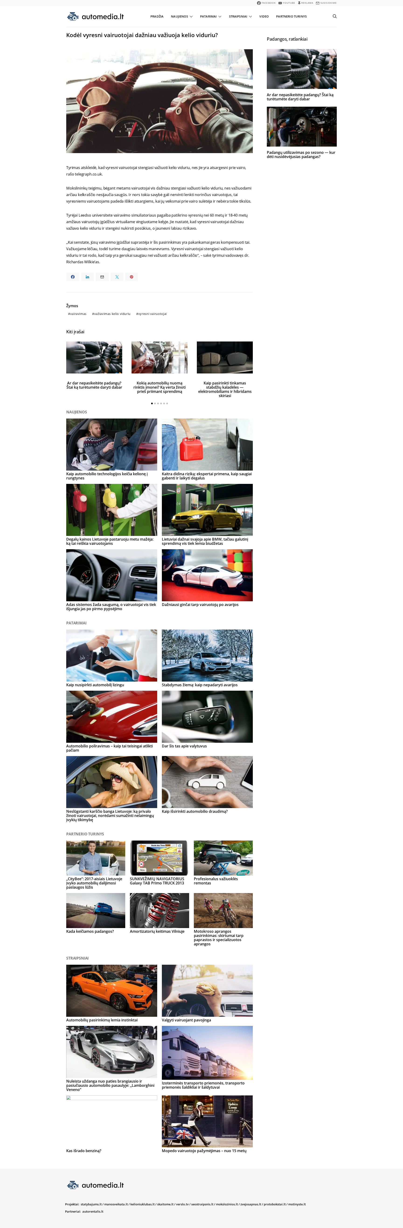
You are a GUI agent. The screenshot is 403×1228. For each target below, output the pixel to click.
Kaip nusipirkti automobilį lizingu (95, 684)
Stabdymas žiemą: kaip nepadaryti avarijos (200, 684)
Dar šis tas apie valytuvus (184, 746)
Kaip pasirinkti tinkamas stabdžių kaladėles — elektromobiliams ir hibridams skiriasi (225, 389)
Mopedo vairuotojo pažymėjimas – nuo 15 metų (204, 1150)
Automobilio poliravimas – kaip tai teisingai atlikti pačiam (109, 748)
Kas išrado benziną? (83, 1150)
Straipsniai (238, 16)
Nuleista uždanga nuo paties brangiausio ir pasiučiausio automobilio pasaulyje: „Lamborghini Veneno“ (110, 1085)
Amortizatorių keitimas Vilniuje (157, 931)
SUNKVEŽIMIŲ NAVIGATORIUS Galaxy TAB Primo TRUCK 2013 (157, 881)
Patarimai (208, 16)
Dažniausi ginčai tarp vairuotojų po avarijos (200, 604)
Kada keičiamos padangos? (90, 931)
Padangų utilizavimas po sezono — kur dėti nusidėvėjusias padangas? (301, 154)
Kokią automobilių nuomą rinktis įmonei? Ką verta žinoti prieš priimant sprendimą (159, 387)
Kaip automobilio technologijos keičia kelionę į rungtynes (107, 476)
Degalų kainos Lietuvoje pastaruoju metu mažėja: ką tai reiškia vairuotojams (109, 541)
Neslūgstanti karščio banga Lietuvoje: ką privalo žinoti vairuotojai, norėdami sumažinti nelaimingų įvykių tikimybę (110, 815)
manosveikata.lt (116, 1204)
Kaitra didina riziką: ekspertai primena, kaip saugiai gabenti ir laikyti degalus (207, 476)
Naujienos (179, 16)
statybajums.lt (91, 1204)
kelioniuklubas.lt (142, 1204)
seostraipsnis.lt (202, 1204)
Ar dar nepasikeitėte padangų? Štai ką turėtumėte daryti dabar (94, 385)
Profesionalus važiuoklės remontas (216, 881)
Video (264, 16)
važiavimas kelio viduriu (112, 314)
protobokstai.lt (275, 1204)
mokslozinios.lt (227, 1204)
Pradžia (156, 16)
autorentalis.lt (92, 1211)
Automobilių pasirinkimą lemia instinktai (102, 1020)
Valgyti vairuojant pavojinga (186, 1020)
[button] (151, 403)
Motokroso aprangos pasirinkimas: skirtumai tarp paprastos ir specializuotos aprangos (218, 938)
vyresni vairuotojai (152, 314)
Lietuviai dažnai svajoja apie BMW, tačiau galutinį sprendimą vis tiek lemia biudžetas (205, 541)
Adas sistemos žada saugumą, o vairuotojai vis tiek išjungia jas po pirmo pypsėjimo (111, 606)
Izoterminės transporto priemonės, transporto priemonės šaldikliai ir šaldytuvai (203, 1085)
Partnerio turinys (291, 16)
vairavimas (78, 314)
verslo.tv (182, 1204)
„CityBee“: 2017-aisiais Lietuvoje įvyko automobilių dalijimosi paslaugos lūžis (94, 883)
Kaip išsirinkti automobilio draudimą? (195, 811)
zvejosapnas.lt (250, 1204)
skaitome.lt (165, 1204)
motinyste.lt (297, 1204)
